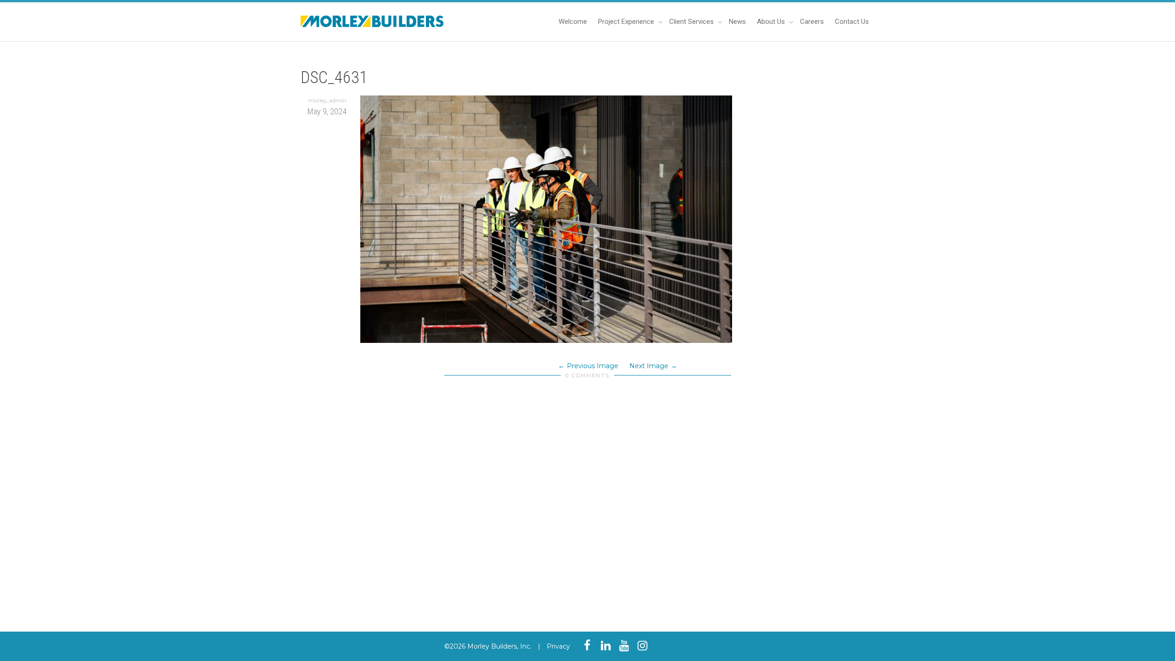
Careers (812, 21)
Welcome (573, 21)
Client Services (692, 21)
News (737, 21)
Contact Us (852, 21)
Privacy (558, 646)
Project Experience (627, 21)
